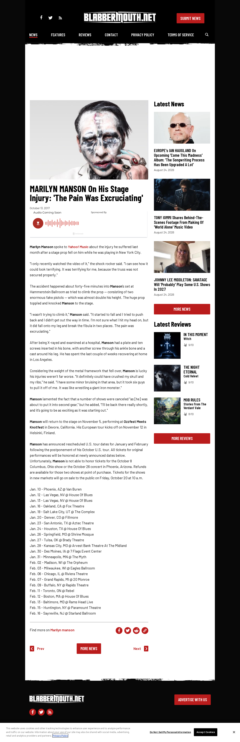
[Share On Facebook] (119, 630)
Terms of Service (181, 34)
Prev (40, 648)
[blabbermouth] (120, 22)
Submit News (190, 18)
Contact (111, 34)
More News (88, 648)
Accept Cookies (205, 732)
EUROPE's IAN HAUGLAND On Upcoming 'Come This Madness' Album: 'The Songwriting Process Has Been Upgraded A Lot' (179, 157)
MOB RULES (192, 399)
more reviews (182, 438)
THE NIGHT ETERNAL (192, 369)
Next (137, 648)
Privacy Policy (142, 34)
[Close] (234, 732)
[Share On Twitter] (127, 630)
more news (182, 309)
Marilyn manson (62, 630)
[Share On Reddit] (136, 630)
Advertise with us (192, 699)
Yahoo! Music (78, 247)
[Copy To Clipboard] (145, 630)
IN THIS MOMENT (196, 334)
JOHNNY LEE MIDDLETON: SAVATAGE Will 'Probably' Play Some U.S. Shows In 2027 (182, 284)
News (33, 34)
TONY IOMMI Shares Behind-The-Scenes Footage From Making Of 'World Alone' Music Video (179, 222)
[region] (120, 732)
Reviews (85, 34)
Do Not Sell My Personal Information (170, 732)
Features (58, 34)
